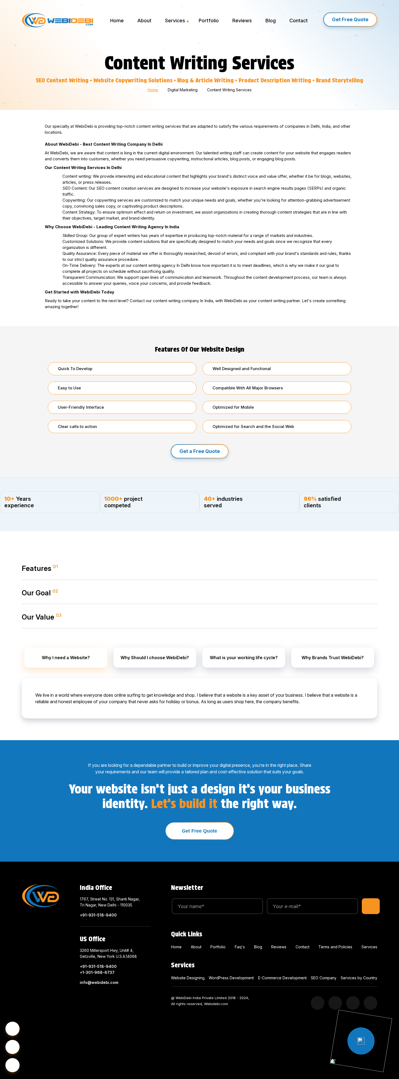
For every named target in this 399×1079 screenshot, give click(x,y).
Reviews (242, 20)
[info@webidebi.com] (12, 1047)
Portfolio (209, 20)
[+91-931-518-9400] (12, 1029)
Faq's (240, 946)
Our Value (42, 616)
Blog (270, 20)
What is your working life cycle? (244, 657)
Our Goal (40, 592)
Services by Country (359, 977)
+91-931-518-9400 (98, 915)
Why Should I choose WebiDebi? (155, 657)
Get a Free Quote (199, 451)
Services (175, 20)
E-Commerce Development (282, 977)
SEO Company (324, 977)
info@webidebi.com (99, 982)
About (144, 20)
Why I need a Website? (66, 657)
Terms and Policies (335, 946)
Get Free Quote (350, 19)
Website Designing (188, 977)
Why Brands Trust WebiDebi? (333, 657)
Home (117, 20)
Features (40, 568)
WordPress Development (231, 977)
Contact (298, 20)
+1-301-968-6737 (97, 972)
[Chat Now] (12, 1065)
